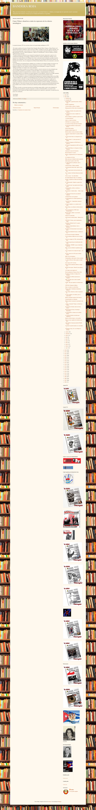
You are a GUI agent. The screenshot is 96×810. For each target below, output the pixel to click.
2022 (65, 353)
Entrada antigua (56, 107)
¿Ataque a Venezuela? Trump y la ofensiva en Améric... (73, 304)
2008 (65, 378)
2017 (65, 362)
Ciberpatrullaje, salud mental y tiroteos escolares (74, 258)
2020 (65, 357)
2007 (65, 380)
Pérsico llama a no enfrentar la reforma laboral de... (74, 207)
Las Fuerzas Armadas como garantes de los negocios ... (73, 111)
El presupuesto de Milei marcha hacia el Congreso (72, 277)
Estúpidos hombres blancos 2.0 (71, 130)
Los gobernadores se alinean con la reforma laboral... (73, 313)
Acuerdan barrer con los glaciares (71, 196)
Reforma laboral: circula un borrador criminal (73, 131)
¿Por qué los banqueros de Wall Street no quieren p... (73, 143)
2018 (65, 360)
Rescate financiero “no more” (70, 152)
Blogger (59, 801)
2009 (65, 376)
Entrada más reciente (17, 107)
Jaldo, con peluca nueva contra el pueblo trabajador (72, 280)
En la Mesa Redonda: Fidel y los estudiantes (73, 177)
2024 (65, 350)
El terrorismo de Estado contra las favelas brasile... (73, 307)
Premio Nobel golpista (69, 128)
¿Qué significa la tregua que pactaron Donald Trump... (73, 323)
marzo (67, 344)
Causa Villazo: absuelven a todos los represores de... (74, 292)
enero (67, 347)
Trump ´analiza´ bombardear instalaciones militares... (73, 289)
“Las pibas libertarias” (69, 118)
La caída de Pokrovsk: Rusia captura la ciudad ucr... (73, 260)
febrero (67, 346)
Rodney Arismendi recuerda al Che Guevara (73, 297)
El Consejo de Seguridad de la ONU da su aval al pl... (74, 146)
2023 (65, 351)
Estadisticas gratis (65, 778)
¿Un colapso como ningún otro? (71, 270)
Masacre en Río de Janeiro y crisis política (73, 318)
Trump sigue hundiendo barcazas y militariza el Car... (74, 232)
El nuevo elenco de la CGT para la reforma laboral (73, 254)
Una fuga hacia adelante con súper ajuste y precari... (73, 126)
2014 (65, 367)
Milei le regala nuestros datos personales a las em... (73, 170)
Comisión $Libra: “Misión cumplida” (72, 165)
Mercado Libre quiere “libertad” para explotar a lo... (74, 268)
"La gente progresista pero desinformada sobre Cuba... (73, 242)
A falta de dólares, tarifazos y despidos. (72, 106)
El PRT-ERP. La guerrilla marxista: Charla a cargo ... (73, 102)
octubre (67, 331)
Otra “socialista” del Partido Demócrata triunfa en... (74, 173)
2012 (65, 371)
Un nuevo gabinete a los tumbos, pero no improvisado (72, 295)
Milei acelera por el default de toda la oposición (74, 159)
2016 (65, 364)
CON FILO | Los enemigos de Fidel (72, 122)
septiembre (68, 333)
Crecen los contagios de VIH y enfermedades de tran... (74, 240)
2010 (65, 375)
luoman (49, 801)
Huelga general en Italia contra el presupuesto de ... (74, 108)
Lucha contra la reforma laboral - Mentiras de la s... (74, 218)
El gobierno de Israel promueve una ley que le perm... (73, 229)
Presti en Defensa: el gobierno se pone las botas (74, 116)
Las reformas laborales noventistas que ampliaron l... (72, 316)
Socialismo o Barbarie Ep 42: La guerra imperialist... (72, 223)
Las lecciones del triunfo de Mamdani (72, 234)
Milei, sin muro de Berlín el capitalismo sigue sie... (73, 248)
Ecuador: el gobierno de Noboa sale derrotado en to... (73, 180)
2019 (65, 359)
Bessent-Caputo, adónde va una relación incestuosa (72, 213)
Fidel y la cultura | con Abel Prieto (71, 287)
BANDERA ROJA (24, 6)
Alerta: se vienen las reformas (70, 120)
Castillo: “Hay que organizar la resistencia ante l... (74, 283)
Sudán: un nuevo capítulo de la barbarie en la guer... (73, 320)
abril (67, 342)
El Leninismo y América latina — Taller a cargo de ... (74, 191)
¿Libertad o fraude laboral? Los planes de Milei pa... (74, 134)
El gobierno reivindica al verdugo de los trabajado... (72, 274)
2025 (65, 96)
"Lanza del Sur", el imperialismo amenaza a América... (73, 202)
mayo (67, 340)
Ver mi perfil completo (73, 791)
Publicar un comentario (18, 105)
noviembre (68, 100)
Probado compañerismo (69, 104)
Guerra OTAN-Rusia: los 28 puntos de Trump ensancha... (73, 148)
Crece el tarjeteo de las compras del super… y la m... (74, 251)
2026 (65, 95)
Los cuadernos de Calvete (70, 157)
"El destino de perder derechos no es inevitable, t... (74, 326)
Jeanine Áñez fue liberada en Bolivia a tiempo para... (73, 265)
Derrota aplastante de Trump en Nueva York (73, 272)
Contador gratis (65, 784)
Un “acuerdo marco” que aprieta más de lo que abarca (74, 185)
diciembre (67, 98)
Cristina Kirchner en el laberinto (71, 299)
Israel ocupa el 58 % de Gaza (70, 262)
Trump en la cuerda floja (69, 215)
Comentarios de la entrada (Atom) (24, 110)
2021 (65, 355)
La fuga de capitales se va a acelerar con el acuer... (73, 204)
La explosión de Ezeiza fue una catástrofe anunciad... (73, 194)
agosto (67, 335)
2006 (65, 382)
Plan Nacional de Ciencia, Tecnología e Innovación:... (72, 310)
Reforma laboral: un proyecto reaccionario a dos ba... (74, 301)
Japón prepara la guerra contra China (72, 160)
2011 (65, 373)
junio (67, 339)
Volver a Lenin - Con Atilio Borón (71, 175)
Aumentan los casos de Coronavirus (71, 150)
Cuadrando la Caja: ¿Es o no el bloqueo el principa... (73, 329)
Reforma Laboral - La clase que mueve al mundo (73, 140)
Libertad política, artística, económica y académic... (72, 188)
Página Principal (37, 107)
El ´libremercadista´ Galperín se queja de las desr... (73, 183)
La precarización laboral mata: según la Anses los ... (73, 168)
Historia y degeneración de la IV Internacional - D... (74, 155)
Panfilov (72, 789)
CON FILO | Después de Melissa (71, 285)
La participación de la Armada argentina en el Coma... (73, 199)
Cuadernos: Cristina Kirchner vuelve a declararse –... (72, 226)
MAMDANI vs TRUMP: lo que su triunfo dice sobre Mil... (73, 245)
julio (67, 337)
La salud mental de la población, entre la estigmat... (72, 163)
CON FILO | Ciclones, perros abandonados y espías (73, 221)
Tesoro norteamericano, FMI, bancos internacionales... (72, 210)
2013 (65, 369)
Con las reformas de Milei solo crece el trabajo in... (73, 237)
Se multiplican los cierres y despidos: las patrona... (72, 114)
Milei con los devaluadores (70, 256)
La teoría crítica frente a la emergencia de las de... (73, 137)
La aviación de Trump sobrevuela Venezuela (73, 123)
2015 (65, 366)
